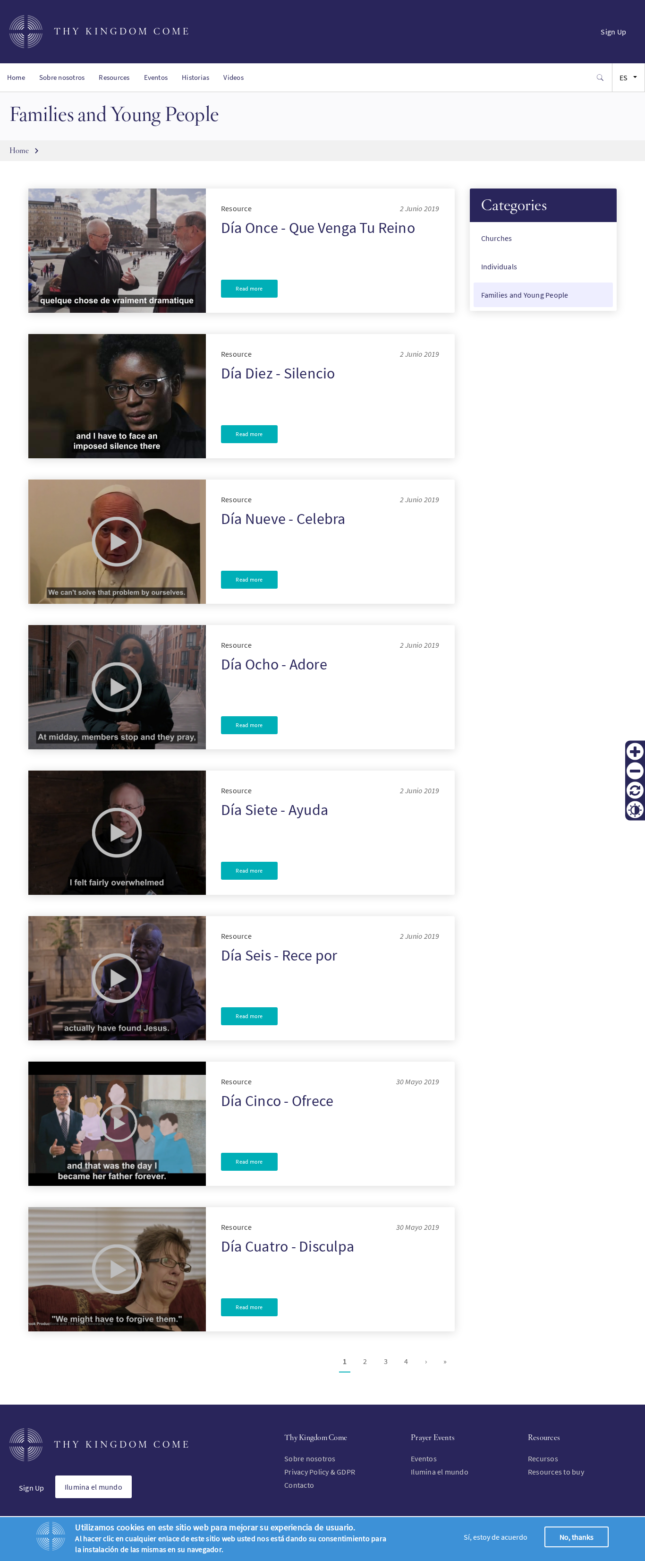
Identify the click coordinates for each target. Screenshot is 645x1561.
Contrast (635, 809)
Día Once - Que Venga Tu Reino (318, 227)
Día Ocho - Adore (274, 664)
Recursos (543, 1458)
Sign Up (613, 31)
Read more (249, 288)
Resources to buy (556, 1471)
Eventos (156, 77)
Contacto (299, 1485)
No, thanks (577, 1537)
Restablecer (635, 790)
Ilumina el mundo (93, 1487)
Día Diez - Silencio (278, 373)
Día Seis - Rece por (279, 955)
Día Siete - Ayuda (274, 809)
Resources (114, 77)
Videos (233, 77)
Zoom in (635, 751)
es (624, 77)
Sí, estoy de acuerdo (495, 1537)
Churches (496, 238)
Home (16, 77)
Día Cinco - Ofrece (277, 1100)
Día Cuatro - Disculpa (287, 1246)
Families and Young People (525, 295)
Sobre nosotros (62, 77)
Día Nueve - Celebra (283, 518)
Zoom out (635, 771)
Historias (195, 77)
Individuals (499, 266)
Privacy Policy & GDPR (319, 1471)
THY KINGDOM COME (122, 31)
